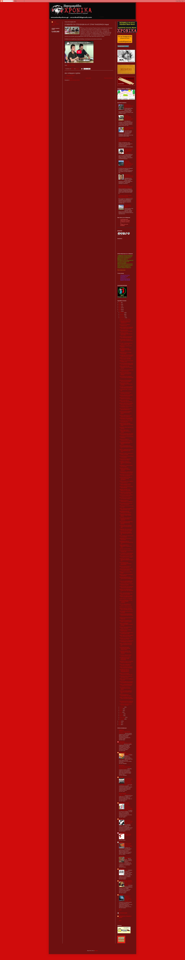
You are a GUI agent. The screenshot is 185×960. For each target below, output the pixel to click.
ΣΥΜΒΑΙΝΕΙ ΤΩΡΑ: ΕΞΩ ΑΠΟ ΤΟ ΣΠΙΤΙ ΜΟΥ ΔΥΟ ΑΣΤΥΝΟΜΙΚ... (126, 530)
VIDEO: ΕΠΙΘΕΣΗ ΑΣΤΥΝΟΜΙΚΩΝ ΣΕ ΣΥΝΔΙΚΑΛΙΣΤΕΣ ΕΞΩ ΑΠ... (126, 328)
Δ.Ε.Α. (120, 920)
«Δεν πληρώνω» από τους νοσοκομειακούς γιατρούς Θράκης (125, 688)
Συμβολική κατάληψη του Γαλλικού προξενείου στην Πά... (126, 584)
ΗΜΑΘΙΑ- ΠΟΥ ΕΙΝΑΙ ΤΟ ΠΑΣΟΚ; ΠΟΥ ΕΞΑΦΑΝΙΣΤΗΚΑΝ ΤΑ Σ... (126, 596)
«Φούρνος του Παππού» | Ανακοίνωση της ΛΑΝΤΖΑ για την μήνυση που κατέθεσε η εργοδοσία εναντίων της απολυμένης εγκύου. (125, 807)
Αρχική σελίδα (88, 78)
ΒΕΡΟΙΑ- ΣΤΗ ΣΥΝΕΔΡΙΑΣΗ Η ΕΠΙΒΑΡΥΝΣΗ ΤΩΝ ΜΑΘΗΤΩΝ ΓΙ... (126, 590)
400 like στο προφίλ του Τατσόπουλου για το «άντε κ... (126, 440)
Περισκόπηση (122, 741)
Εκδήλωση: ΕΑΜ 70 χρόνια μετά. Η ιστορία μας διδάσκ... (126, 454)
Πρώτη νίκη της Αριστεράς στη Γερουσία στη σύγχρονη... (125, 665)
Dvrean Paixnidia (122, 793)
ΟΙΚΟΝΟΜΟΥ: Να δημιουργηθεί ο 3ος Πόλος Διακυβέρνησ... (126, 475)
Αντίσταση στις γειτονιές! (124, 803)
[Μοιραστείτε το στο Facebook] (88, 69)
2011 (120, 311)
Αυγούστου (122, 707)
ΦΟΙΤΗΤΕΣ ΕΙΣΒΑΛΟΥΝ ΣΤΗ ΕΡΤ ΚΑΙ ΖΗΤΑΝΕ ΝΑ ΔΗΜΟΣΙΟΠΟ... (126, 682)
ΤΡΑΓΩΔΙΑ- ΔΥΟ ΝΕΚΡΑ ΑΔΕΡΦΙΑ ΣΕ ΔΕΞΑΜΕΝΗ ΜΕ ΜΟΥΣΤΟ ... (126, 387)
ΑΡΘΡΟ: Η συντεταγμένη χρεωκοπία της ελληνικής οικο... (126, 674)
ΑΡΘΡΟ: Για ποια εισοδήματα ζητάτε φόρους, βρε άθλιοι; (125, 358)
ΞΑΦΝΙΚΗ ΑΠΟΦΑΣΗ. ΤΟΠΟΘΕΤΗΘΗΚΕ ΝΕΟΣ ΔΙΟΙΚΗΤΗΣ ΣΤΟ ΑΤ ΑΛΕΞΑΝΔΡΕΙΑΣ (128, 151)
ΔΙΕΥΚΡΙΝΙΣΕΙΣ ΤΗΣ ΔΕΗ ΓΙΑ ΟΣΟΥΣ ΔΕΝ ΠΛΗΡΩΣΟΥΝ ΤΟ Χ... (126, 340)
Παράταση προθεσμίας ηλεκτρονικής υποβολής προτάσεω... (125, 469)
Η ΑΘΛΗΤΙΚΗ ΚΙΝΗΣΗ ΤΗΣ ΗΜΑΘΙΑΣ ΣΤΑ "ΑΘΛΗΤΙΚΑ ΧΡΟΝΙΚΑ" (125, 652)
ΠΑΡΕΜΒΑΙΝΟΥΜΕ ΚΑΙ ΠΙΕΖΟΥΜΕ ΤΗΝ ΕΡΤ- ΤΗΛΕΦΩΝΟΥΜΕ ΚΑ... (125, 670)
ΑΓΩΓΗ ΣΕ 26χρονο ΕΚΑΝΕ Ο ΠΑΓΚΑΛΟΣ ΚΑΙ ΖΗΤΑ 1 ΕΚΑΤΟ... (125, 412)
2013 (120, 307)
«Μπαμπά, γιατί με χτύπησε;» (125, 548)
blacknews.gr (121, 765)
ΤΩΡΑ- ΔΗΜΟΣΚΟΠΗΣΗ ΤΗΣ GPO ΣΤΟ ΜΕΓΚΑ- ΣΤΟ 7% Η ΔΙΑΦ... (126, 557)
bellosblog (121, 777)
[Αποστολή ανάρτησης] (82, 68)
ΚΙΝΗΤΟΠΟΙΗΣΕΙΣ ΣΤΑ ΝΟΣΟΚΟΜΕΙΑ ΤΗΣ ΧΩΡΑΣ (125, 695)
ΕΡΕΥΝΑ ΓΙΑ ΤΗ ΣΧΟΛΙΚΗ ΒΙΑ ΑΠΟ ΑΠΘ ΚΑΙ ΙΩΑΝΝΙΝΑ (125, 381)
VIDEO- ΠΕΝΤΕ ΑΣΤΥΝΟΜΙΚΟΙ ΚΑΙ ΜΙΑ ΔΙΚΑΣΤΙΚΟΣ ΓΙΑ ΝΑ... (126, 509)
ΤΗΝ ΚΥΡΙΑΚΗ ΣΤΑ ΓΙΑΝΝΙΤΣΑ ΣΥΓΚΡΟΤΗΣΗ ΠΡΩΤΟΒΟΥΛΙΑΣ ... (126, 377)
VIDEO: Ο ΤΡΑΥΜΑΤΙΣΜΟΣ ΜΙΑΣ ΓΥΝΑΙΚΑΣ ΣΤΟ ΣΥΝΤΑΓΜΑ (126, 685)
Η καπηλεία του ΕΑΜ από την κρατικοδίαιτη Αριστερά (125, 393)
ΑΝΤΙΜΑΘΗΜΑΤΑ (122, 833)
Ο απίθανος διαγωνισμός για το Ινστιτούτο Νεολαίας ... (126, 705)
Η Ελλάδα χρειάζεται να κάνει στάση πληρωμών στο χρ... (125, 484)
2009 (120, 722)
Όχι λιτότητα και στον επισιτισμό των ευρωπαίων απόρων (126, 498)
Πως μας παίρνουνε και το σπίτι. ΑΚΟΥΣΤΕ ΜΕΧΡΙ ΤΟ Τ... (126, 409)
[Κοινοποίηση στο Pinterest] (89, 69)
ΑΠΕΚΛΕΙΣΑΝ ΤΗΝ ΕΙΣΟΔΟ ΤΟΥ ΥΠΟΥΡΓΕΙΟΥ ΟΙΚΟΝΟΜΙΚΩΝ (126, 419)
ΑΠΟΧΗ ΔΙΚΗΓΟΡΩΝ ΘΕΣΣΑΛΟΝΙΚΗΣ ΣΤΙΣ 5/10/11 (126, 331)
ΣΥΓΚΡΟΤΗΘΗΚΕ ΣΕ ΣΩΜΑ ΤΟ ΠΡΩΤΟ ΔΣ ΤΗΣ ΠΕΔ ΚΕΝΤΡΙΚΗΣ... (126, 478)
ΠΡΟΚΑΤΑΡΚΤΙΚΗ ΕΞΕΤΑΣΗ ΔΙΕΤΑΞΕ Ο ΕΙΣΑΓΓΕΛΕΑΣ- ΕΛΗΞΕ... (125, 515)
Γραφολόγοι (121, 856)
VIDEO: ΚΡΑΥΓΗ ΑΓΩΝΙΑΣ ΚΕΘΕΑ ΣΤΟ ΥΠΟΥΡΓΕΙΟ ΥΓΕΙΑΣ (126, 636)
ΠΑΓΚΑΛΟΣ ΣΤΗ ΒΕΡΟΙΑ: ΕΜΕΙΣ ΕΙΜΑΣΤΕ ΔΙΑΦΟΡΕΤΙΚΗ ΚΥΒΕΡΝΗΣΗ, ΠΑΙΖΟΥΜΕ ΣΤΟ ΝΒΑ (126, 196)
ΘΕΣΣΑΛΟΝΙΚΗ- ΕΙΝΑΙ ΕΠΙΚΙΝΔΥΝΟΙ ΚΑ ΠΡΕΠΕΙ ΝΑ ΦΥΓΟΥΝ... (126, 384)
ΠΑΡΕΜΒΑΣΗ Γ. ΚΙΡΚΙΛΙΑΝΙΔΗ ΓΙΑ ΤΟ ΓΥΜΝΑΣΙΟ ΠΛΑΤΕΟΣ (128, 176)
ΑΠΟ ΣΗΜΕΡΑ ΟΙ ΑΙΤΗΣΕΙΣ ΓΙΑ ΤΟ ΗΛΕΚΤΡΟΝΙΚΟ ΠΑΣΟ (126, 633)
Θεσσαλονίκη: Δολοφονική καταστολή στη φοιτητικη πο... (126, 398)
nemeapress (121, 819)
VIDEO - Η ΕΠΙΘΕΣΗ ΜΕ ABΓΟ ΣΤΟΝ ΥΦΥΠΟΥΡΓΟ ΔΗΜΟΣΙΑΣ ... (126, 698)
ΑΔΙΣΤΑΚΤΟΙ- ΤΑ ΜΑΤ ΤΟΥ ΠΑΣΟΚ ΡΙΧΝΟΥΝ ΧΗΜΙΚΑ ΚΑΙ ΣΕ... (126, 662)
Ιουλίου (121, 708)
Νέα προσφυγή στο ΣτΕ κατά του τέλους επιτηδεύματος (126, 504)
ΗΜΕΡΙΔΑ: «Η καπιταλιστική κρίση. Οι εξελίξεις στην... (126, 361)
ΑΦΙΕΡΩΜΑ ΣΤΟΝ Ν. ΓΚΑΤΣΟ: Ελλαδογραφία (125, 353)
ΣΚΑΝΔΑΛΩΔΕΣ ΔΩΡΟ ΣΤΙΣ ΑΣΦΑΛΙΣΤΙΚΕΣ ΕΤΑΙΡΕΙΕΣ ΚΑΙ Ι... (126, 578)
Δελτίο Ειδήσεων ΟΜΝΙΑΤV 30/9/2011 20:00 (125, 325)
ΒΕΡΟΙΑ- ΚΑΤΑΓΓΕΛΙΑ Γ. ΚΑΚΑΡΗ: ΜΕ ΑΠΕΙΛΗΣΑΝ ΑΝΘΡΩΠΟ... (126, 404)
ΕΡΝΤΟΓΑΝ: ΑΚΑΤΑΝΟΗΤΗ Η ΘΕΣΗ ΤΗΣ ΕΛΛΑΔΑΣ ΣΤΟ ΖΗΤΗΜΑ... (125, 373)
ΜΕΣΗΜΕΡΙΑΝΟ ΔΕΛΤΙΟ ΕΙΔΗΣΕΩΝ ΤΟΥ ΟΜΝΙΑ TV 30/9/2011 (125, 349)
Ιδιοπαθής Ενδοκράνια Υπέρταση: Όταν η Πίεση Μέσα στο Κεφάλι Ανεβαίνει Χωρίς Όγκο (125, 767)
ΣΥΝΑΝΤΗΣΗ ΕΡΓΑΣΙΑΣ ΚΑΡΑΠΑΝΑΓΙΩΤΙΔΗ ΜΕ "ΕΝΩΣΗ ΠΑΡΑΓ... (125, 648)
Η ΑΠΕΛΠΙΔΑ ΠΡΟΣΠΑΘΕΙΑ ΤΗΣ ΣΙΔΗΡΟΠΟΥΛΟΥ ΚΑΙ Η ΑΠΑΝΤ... (126, 443)
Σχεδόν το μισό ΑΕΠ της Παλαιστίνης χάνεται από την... (126, 401)
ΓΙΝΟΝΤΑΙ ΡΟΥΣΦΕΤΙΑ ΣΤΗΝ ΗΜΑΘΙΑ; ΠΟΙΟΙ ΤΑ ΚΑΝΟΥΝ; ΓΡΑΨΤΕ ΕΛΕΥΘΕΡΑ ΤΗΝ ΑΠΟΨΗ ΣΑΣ (125, 140)
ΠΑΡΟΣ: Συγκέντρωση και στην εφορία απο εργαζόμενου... (126, 416)
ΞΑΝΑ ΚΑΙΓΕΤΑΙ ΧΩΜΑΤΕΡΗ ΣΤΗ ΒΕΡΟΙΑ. (127, 206)
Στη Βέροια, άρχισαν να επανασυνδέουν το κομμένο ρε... (126, 501)
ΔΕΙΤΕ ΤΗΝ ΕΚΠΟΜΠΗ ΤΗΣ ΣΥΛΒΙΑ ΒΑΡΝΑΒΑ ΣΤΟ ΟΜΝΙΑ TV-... (126, 446)
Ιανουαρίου (122, 719)
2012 (120, 309)
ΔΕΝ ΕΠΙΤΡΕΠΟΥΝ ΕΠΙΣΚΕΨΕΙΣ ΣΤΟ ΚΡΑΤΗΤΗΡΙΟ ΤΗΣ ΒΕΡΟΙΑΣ (126, 522)
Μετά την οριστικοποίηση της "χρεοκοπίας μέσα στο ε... (125, 567)
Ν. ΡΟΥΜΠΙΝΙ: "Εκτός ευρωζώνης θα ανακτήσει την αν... (126, 407)
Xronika (54, 22)
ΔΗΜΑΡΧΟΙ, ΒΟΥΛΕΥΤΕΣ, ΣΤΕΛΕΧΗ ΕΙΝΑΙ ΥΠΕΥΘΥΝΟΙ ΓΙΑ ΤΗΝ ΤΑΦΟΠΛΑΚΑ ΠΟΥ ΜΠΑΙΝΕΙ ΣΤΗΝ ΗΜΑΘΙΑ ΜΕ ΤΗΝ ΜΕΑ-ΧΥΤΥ (126, 164)
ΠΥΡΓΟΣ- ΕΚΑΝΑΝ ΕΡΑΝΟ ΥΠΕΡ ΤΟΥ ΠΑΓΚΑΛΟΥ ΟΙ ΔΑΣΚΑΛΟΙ (126, 364)
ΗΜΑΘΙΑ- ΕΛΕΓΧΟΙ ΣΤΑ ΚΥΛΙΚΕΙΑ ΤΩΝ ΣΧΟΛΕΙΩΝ (126, 487)
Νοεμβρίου (122, 314)
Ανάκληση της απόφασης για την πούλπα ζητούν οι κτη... (126, 639)
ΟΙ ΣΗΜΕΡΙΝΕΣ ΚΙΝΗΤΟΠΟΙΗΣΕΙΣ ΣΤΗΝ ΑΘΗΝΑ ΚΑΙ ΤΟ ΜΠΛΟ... (126, 356)
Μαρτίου (121, 715)
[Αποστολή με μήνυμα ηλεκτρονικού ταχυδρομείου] (84, 69)
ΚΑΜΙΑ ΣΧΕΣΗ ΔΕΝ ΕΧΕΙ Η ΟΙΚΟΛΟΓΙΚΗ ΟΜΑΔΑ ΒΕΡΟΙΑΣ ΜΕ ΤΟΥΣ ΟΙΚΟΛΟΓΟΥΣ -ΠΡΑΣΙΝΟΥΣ (125, 186)
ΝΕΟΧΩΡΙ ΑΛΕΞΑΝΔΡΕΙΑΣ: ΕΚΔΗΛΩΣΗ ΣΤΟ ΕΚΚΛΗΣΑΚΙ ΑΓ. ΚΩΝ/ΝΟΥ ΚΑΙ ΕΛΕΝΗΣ (128, 117)
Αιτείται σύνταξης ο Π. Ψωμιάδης (126, 598)
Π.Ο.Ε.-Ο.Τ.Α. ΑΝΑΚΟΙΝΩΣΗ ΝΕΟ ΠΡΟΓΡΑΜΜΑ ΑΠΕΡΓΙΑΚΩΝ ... (126, 582)
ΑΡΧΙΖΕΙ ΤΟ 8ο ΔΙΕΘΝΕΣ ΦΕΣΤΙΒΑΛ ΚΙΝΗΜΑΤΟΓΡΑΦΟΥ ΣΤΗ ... (126, 559)
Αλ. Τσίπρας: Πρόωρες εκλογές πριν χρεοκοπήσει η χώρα (125, 655)
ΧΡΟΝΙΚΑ (121, 842)
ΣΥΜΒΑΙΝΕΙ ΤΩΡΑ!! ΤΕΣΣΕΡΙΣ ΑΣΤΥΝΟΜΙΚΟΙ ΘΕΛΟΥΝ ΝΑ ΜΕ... (126, 533)
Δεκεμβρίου (122, 312)
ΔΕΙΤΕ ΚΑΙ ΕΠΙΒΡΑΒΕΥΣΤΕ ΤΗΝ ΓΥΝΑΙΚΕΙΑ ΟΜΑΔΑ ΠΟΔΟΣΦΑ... (126, 601)
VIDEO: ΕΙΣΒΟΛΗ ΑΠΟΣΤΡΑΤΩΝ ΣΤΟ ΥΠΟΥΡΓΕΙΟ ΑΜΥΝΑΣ (126, 337)
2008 (120, 724)
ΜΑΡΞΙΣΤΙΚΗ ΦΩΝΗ (123, 913)
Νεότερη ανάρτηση (68, 78)
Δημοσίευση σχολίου (70, 75)
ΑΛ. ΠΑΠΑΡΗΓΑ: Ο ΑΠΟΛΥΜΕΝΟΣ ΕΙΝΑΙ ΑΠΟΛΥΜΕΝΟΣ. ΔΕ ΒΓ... (126, 554)
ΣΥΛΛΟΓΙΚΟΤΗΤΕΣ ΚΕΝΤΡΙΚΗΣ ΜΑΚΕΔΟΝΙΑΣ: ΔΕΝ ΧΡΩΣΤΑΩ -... (126, 615)
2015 (120, 304)
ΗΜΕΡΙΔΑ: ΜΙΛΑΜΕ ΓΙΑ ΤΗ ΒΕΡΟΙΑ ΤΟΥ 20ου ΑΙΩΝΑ (125, 490)
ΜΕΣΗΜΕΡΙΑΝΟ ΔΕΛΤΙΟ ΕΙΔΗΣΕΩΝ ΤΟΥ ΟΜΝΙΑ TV (125, 512)
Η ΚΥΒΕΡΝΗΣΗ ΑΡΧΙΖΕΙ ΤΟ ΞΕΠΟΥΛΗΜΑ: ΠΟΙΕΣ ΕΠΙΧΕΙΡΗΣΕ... (125, 658)
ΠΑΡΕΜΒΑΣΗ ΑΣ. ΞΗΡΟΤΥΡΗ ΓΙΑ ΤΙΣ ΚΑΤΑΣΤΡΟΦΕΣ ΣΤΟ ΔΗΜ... (126, 473)
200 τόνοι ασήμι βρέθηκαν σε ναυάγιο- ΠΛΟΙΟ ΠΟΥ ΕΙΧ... (125, 605)
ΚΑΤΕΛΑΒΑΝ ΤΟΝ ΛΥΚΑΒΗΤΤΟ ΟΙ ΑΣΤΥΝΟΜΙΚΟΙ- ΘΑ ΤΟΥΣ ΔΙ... (126, 641)
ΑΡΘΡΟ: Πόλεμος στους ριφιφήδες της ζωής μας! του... (126, 482)
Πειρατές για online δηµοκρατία (126, 606)
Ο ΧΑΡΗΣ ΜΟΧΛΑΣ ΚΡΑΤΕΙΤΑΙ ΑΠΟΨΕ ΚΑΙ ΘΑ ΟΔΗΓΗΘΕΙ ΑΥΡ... (126, 526)
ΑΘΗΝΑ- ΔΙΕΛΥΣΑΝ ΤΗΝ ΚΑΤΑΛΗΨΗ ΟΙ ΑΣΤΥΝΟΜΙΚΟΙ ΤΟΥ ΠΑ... (126, 367)
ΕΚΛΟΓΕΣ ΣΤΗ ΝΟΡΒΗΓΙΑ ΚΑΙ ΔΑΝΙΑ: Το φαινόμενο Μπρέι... (126, 621)
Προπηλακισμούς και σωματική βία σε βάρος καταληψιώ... (126, 370)
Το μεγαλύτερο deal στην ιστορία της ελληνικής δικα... (126, 421)
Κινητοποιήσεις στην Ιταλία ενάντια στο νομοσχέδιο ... (126, 536)
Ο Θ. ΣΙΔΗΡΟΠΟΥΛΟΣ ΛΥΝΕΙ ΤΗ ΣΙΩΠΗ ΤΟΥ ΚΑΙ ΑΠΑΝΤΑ (128, 128)
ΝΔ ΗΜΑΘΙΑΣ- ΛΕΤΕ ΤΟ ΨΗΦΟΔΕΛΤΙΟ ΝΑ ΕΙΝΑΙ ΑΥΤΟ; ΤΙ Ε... (126, 542)
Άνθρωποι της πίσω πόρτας (125, 319)
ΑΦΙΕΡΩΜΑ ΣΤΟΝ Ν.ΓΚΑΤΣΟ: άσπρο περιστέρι (125, 630)
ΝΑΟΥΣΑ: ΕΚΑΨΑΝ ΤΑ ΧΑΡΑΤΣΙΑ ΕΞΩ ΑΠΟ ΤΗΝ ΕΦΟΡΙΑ (126, 396)
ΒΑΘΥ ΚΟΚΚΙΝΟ (71, 65)
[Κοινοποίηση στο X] (87, 69)
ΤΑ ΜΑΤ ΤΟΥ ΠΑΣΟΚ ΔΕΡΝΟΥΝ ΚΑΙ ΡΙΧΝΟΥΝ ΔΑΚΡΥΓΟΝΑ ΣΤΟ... (126, 692)
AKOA (120, 909)
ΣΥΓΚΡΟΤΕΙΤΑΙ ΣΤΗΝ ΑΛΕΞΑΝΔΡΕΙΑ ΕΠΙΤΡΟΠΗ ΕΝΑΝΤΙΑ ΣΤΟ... (125, 563)
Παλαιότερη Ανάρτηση (108, 78)
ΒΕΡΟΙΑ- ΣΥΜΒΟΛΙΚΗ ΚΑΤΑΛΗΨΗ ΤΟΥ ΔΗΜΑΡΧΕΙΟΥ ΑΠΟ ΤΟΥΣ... (126, 450)
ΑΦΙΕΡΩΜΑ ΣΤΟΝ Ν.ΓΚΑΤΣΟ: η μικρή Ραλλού (126, 539)
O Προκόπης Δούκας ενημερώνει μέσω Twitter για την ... (126, 677)
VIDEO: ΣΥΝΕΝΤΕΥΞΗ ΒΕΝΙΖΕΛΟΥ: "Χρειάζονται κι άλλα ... (126, 546)
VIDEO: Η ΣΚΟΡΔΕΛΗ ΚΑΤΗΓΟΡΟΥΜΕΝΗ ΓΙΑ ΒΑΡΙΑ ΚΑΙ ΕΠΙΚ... (126, 624)
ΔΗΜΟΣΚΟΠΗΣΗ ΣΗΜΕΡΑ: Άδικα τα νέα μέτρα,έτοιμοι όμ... (126, 570)
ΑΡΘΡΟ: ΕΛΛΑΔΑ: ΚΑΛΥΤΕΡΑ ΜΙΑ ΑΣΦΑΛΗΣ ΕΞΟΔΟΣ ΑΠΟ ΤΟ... (126, 587)
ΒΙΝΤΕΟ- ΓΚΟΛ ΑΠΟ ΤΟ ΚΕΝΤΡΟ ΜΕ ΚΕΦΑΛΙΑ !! (126, 575)
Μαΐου (121, 712)
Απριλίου (122, 714)
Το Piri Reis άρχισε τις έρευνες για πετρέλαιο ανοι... (126, 551)
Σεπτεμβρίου (122, 317)
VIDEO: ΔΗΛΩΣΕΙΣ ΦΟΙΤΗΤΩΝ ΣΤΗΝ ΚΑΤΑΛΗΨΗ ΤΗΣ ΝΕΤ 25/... (126, 644)
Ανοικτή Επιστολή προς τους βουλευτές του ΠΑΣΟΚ (125, 459)
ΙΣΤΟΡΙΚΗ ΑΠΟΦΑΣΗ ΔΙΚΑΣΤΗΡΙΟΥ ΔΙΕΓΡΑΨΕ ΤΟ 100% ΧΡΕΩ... (126, 334)
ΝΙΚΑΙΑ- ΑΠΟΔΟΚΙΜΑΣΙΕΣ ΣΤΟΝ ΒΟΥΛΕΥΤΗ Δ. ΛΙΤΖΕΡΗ (126, 594)
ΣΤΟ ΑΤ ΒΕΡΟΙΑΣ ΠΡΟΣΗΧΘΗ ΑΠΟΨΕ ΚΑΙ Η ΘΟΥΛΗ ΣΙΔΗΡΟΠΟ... (125, 519)
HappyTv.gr (121, 730)
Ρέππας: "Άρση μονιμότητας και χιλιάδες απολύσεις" (126, 628)
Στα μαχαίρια (121, 869)
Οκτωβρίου (122, 316)
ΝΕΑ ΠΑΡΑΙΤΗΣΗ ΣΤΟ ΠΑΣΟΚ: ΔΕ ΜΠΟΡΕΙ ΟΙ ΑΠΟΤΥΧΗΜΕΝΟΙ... (126, 702)
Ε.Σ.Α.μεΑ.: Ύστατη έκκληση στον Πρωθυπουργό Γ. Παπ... (126, 344)
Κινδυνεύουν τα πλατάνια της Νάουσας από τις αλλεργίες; (128, 106)
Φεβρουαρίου (122, 717)
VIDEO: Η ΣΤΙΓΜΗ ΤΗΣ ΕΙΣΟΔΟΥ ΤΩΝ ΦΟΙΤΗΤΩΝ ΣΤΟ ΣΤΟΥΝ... (126, 667)
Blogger (96, 950)
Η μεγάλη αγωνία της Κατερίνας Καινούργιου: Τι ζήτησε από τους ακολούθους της (124, 732)
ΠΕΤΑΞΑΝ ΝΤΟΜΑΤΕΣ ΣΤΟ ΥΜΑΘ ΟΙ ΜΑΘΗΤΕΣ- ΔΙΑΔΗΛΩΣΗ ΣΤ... (126, 434)
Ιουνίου (121, 710)
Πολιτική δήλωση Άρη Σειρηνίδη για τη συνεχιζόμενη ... (126, 457)
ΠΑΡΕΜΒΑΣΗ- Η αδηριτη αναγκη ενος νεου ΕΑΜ (126, 466)
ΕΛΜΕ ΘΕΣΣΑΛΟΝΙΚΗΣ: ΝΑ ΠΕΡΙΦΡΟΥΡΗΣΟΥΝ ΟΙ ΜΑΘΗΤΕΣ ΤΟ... (125, 322)
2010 (120, 721)
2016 (120, 302)
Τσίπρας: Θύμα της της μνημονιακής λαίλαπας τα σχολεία (125, 431)
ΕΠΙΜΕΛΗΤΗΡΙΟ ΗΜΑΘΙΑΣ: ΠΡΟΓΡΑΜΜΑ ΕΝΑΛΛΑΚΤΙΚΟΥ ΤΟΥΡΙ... (126, 424)
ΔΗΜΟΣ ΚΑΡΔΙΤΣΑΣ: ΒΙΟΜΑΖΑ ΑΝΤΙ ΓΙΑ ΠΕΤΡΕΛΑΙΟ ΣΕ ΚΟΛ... (126, 609)
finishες (126, 870)
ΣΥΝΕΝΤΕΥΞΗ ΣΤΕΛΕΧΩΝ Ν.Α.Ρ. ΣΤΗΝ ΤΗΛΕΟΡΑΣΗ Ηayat (126, 493)
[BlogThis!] (85, 69)
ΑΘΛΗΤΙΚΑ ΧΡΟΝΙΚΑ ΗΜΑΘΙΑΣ (125, 880)
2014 (120, 306)
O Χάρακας (121, 894)
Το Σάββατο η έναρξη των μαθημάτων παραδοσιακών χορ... (125, 462)
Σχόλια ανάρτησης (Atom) (75, 80)
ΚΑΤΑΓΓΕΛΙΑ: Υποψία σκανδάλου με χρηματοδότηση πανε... (126, 495)
